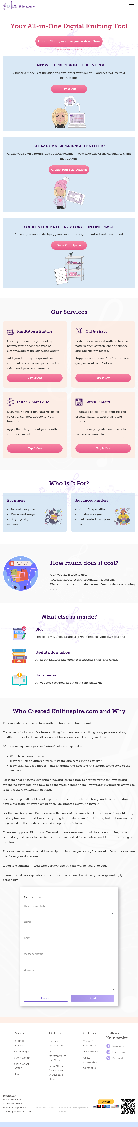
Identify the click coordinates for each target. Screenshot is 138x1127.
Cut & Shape (21, 1051)
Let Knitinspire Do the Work (57, 1056)
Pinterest (117, 1058)
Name (27, 921)
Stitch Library (22, 1057)
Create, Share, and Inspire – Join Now (69, 41)
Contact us (89, 1068)
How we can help (35, 906)
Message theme (33, 953)
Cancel (46, 998)
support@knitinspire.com (17, 1111)
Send (92, 998)
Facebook (118, 1046)
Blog (39, 629)
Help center (45, 675)
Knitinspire (19, 5)
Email (27, 937)
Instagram (118, 1052)
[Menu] (131, 6)
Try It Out (35, 377)
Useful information (52, 652)
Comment (30, 970)
